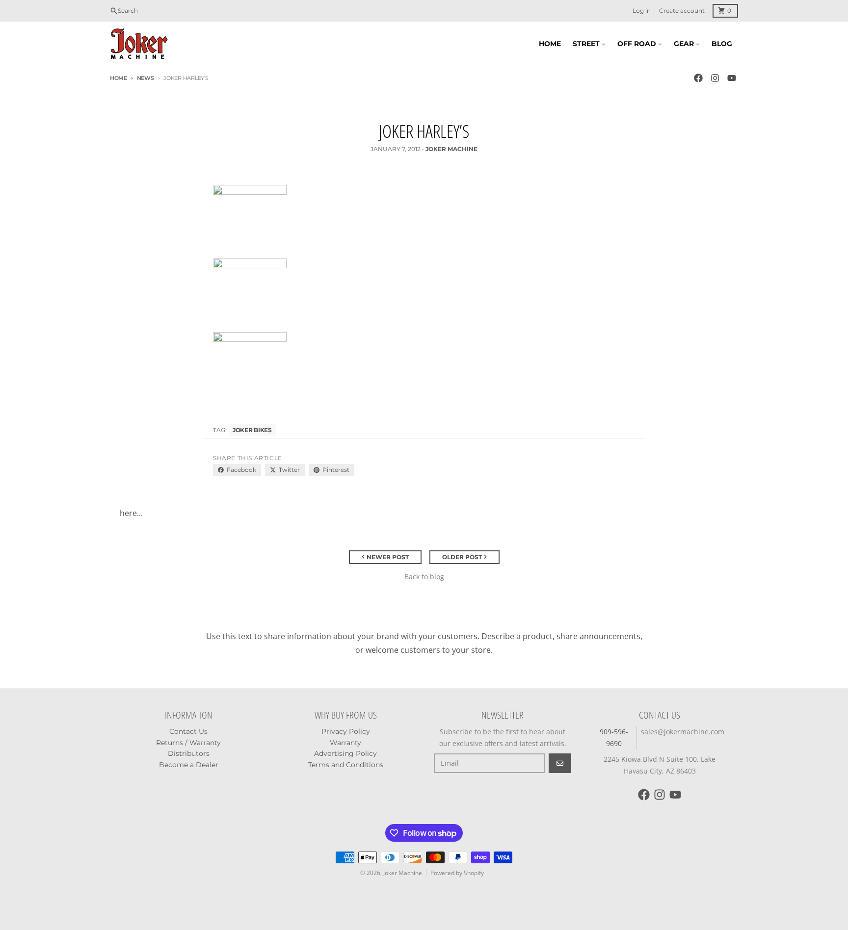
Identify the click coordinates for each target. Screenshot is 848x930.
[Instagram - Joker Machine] (715, 78)
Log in (642, 10)
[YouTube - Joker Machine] (731, 78)
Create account (682, 10)
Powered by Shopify (457, 873)
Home (118, 78)
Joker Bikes (252, 430)
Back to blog (424, 576)
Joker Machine (402, 873)
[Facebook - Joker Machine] (698, 78)
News (145, 78)
